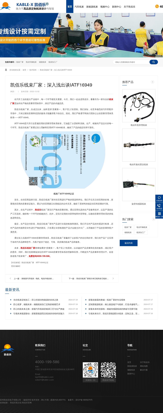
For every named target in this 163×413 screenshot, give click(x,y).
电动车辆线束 (31, 62)
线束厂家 (19, 62)
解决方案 (144, 369)
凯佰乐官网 (27, 402)
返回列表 (129, 242)
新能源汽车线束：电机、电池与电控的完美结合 (38, 278)
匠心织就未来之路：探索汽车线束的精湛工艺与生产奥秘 (38, 308)
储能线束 (42, 62)
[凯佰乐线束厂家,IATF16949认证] (8, 6)
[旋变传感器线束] (138, 184)
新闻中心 (116, 6)
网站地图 (144, 366)
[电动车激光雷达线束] (138, 145)
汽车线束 (79, 6)
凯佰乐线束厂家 (28, 262)
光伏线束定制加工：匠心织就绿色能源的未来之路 (35, 299)
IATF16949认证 (42, 262)
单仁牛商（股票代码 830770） (54, 399)
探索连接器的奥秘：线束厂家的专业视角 (107, 299)
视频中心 (105, 6)
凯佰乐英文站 (16, 402)
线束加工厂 (53, 62)
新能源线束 (92, 6)
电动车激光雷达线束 (139, 164)
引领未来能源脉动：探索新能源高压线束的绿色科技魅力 (38, 313)
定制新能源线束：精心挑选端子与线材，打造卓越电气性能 (114, 304)
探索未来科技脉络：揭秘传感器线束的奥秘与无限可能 (113, 308)
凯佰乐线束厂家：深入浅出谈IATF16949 (56, 69)
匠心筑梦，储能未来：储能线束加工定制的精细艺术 (36, 304)
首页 (69, 6)
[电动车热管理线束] (138, 105)
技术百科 (33, 69)
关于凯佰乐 (129, 6)
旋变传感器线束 (139, 203)
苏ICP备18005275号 (84, 399)
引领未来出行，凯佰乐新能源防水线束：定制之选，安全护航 (114, 313)
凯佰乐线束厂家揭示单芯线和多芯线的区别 (93, 278)
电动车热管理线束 (139, 125)
